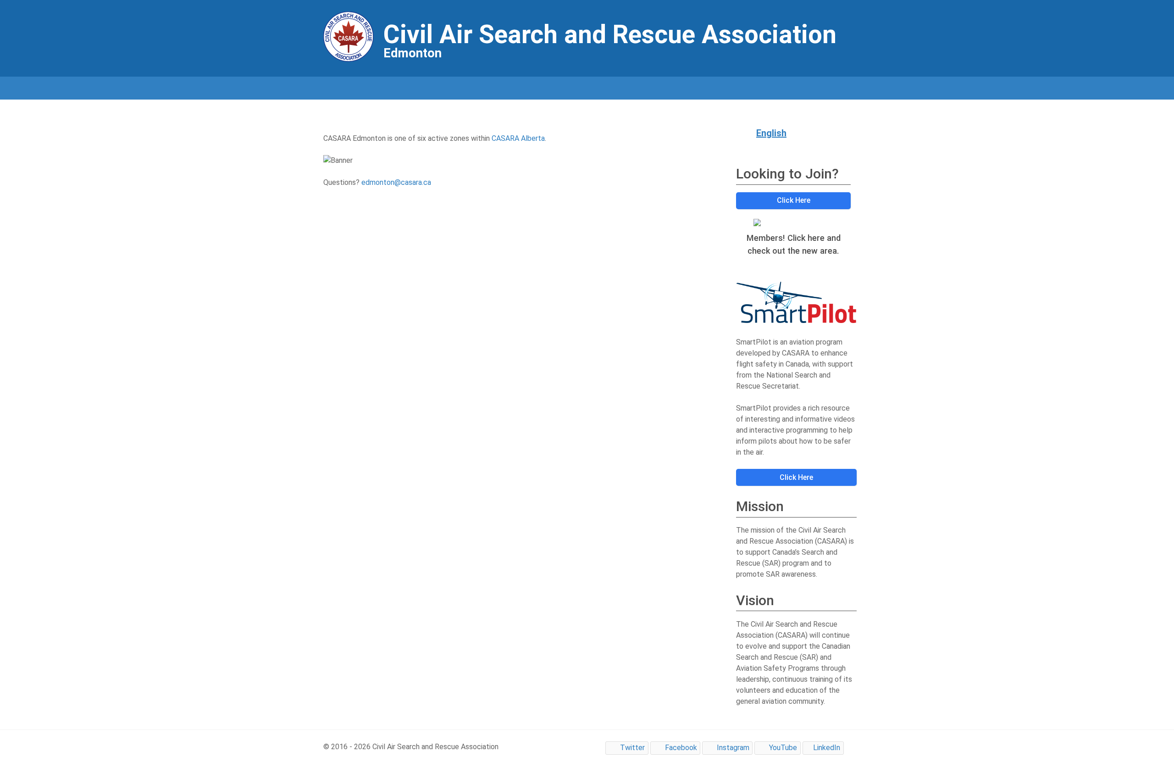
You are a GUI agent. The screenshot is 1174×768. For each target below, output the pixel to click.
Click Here (793, 200)
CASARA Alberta (518, 138)
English (771, 133)
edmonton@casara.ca (396, 182)
